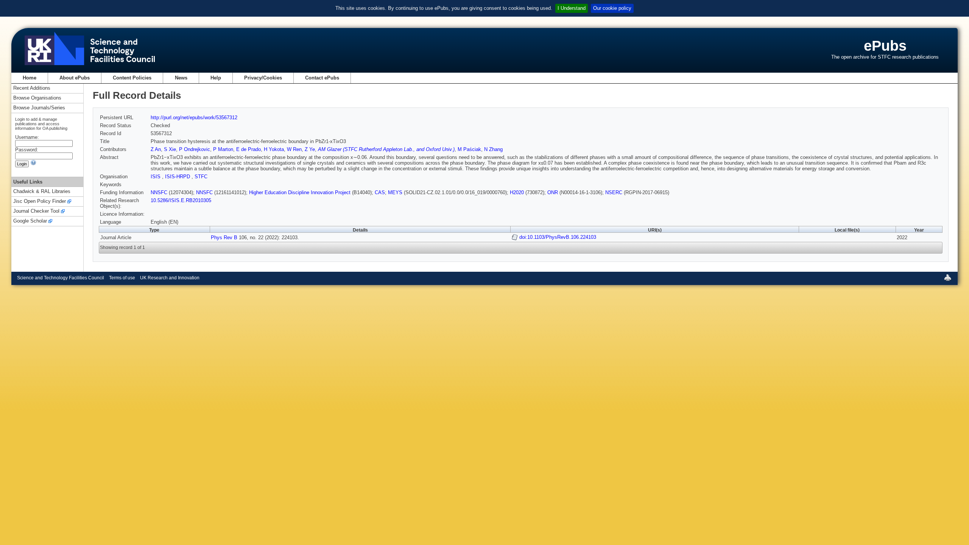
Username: (27, 137)
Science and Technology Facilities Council (60, 278)
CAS (380, 192)
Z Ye (310, 149)
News (181, 78)
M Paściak (469, 149)
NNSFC (159, 192)
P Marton (223, 149)
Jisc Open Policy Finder (39, 201)
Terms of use (122, 278)
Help (215, 78)
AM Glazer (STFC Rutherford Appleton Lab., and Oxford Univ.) (386, 149)
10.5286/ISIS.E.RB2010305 (181, 200)
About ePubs (74, 78)
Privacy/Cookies (263, 78)
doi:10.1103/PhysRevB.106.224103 (557, 237)
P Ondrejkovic (194, 149)
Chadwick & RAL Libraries (41, 192)
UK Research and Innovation (169, 278)
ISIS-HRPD (178, 176)
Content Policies (132, 78)
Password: (26, 150)
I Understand (572, 8)
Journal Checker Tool (36, 211)
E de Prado (248, 149)
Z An (156, 149)
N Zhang (493, 149)
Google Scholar (30, 221)
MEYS (395, 192)
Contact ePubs (322, 78)
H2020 (517, 192)
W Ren (294, 149)
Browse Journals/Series (39, 108)
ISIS (156, 176)
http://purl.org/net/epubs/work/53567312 (194, 117)
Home (29, 78)
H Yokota (274, 149)
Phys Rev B (224, 237)
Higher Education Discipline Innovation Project (300, 192)
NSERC (613, 192)
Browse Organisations (37, 98)
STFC (201, 176)
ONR (552, 192)
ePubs (885, 45)
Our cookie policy (612, 8)
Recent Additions (31, 88)
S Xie (170, 149)
